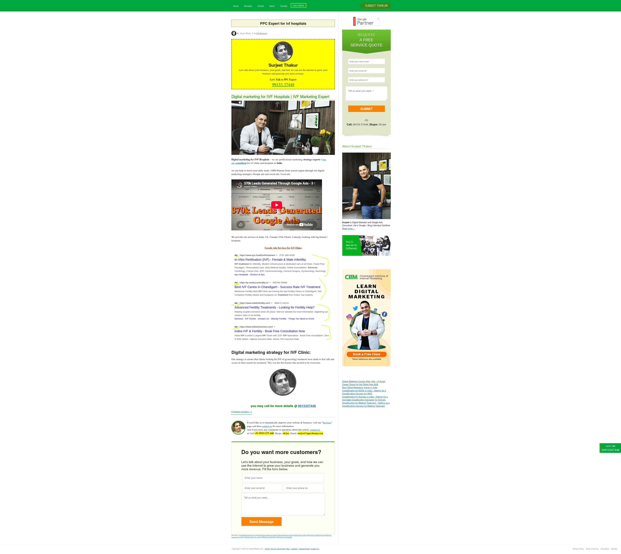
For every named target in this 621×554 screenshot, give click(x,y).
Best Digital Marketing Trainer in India (359, 387)
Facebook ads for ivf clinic (286, 535)
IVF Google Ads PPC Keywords (316, 535)
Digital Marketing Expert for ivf (247, 535)
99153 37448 (283, 84)
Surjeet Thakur (375, 11)
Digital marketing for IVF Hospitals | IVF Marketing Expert (280, 96)
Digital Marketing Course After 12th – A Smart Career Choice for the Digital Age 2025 (363, 383)
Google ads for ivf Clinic (300, 535)
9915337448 (307, 406)
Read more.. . (348, 228)
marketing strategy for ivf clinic (253, 537)
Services (248, 6)
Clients (260, 6)
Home (236, 6)
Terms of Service (592, 548)
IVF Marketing (261, 33)
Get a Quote (298, 5)
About (272, 6)
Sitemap (614, 548)
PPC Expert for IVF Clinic (269, 537)
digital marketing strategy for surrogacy (267, 535)
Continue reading (241, 411)
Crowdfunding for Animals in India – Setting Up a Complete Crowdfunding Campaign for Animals (365, 398)
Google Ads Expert (278, 548)
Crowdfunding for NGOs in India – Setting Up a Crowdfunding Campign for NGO (364, 392)
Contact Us (315, 548)
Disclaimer (605, 548)
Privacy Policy (578, 548)
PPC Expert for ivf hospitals (284, 537)
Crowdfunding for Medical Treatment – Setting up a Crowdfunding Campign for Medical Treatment (366, 404)
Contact (283, 6)
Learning (294, 548)
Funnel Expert (304, 548)
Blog (288, 548)
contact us (267, 426)
